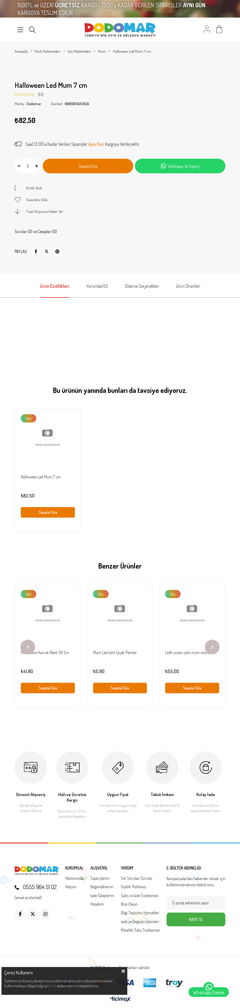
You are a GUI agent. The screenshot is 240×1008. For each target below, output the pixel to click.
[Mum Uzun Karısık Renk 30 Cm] (48, 617)
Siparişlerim (99, 878)
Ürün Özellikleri (54, 286)
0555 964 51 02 (39, 887)
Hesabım (97, 903)
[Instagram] (45, 914)
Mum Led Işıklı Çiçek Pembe (114, 652)
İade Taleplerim (102, 895)
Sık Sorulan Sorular (136, 878)
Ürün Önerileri (188, 286)
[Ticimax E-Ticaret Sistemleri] (120, 999)
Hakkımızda (74, 878)
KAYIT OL (196, 919)
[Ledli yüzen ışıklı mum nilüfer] (192, 617)
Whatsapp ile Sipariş (184, 166)
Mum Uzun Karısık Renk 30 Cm (45, 652)
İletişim (70, 886)
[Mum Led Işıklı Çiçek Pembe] (120, 617)
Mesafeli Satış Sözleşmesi (140, 929)
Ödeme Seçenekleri (142, 286)
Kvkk (53, 986)
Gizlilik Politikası (133, 886)
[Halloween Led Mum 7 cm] (48, 441)
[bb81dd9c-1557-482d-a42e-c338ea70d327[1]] (37, 870)
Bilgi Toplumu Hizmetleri (140, 912)
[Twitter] (32, 914)
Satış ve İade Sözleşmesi (139, 895)
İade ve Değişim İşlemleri (140, 921)
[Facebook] (20, 914)
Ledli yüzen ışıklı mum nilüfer (188, 652)
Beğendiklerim (101, 886)
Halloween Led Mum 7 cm (41, 476)
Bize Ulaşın (129, 903)
